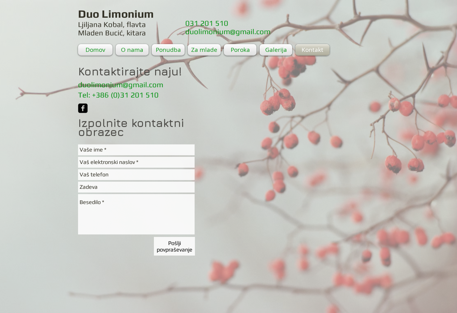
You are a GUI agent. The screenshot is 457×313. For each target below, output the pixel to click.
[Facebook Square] (83, 108)
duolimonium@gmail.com (227, 31)
